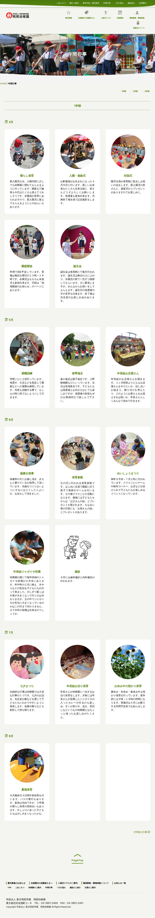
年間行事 (106, 2)
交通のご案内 (90, 887)
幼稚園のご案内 (34, 887)
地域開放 (120, 18)
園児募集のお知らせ (16, 883)
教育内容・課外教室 (91, 2)
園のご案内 (74, 2)
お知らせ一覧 (120, 883)
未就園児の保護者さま (86, 18)
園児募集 (68, 18)
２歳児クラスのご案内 (68, 883)
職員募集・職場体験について (96, 883)
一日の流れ (119, 2)
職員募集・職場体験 (137, 18)
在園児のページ (139, 28)
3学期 (147, 91)
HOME (3, 83)
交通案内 (142, 2)
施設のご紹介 (75, 887)
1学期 (124, 91)
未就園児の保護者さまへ (42, 883)
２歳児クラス (106, 18)
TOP (9, 887)
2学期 (135, 91)
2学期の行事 (140, 832)
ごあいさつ (61, 2)
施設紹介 (131, 2)
